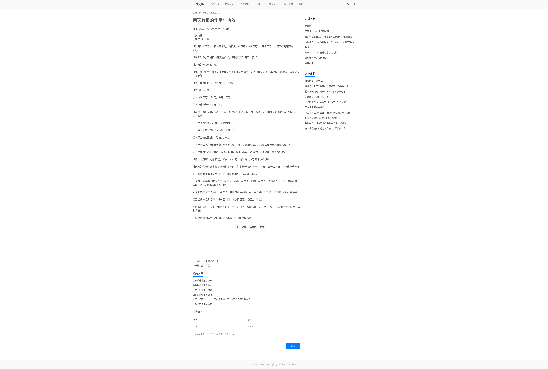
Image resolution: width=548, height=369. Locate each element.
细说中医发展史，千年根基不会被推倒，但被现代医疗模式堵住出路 (337, 36)
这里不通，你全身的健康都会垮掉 (321, 52)
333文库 (198, 4)
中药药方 (213, 13)
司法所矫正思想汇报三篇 (317, 97)
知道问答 (273, 4)
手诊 (307, 47)
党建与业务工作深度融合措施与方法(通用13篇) (327, 86)
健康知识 (258, 4)
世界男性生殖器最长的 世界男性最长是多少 (325, 123)
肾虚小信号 (310, 63)
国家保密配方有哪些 (314, 107)
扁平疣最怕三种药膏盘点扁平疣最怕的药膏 (325, 128)
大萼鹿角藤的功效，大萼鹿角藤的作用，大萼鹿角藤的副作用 (221, 299)
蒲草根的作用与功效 (202, 285)
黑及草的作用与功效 (202, 280)
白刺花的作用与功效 (202, 294)
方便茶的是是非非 (209, 261)
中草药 (253, 227)
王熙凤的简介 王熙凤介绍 (317, 31)
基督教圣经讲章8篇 (314, 81)
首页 (205, 13)
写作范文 (244, 4)
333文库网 (269, 364)
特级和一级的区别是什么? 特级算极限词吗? (325, 91)
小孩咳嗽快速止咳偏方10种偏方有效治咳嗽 (325, 102)
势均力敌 (205, 265)
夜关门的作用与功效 (202, 290)
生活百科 (214, 4)
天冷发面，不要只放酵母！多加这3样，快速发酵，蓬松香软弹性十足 (337, 42)
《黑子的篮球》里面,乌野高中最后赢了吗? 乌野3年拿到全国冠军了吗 (337, 112)
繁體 (301, 4)
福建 (244, 227)
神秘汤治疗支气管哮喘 (315, 58)
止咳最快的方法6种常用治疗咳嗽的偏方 (323, 118)
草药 (262, 227)
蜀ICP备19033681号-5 (285, 364)
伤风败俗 (309, 26)
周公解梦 (288, 4)
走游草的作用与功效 (202, 304)
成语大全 (229, 4)
